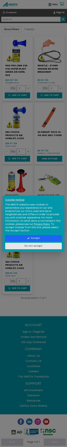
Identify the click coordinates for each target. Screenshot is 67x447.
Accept (35, 238)
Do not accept (33, 246)
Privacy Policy (42, 224)
